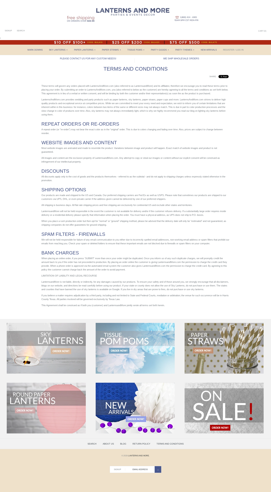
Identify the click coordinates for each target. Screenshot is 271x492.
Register (228, 50)
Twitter (239, 31)
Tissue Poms (135, 50)
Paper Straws (111, 50)
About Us (108, 444)
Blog (123, 444)
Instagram (247, 31)
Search (92, 444)
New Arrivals (209, 50)
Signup (8, 31)
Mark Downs (35, 50)
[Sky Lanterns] (46, 373)
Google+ (243, 31)
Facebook (235, 31)
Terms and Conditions (170, 444)
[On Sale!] (224, 433)
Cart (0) (262, 31)
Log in (240, 50)
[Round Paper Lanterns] (46, 433)
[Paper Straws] (224, 373)
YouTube (251, 31)
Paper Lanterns (85, 50)
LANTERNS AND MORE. (138, 456)
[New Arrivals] (135, 433)
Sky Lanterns (58, 50)
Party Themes (184, 50)
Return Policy (141, 444)
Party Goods (160, 50)
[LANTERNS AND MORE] (135, 5)
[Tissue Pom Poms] (135, 373)
